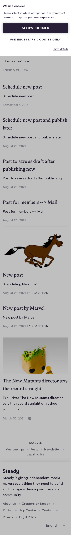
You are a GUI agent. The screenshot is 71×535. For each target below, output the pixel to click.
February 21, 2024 (15, 69)
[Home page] (11, 471)
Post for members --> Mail (30, 202)
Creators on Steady (36, 503)
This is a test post (17, 61)
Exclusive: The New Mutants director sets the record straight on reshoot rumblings (33, 403)
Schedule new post (22, 86)
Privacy (8, 517)
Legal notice (35, 454)
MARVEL (35, 442)
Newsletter (52, 449)
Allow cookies (35, 28)
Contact (48, 510)
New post (13, 274)
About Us (9, 503)
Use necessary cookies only (35, 39)
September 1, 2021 (15, 104)
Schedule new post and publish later (32, 137)
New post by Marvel (24, 308)
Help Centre (27, 510)
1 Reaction (39, 293)
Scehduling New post (20, 284)
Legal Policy (27, 517)
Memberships (14, 449)
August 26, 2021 (14, 146)
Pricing (8, 510)
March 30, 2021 (13, 418)
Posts (34, 449)
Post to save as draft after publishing (32, 178)
